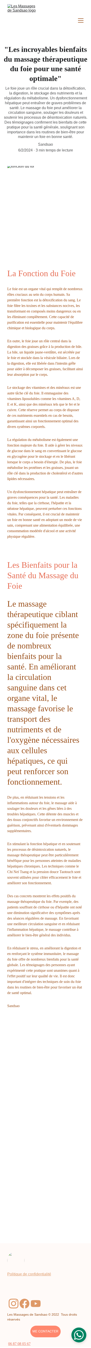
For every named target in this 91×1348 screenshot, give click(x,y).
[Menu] (81, 20)
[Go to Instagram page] (13, 1303)
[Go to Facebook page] (24, 1303)
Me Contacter (45, 1331)
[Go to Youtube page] (36, 1303)
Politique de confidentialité (29, 1274)
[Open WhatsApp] (78, 1335)
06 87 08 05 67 (19, 1344)
